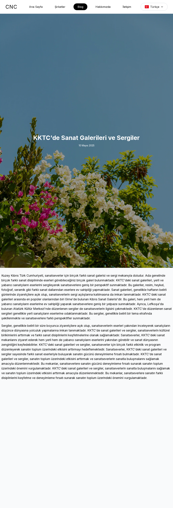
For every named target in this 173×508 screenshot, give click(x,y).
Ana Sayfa (36, 6)
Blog (80, 6)
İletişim (127, 6)
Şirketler (60, 6)
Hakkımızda (102, 6)
